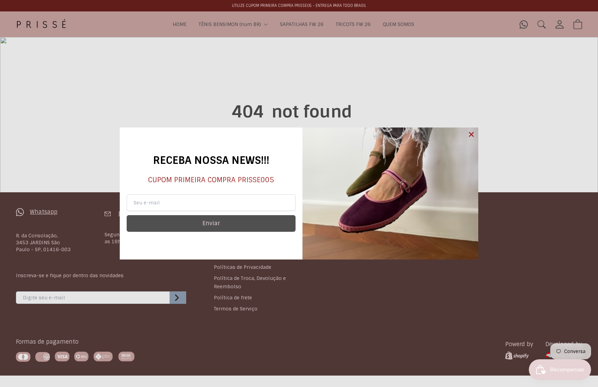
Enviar (211, 223)
